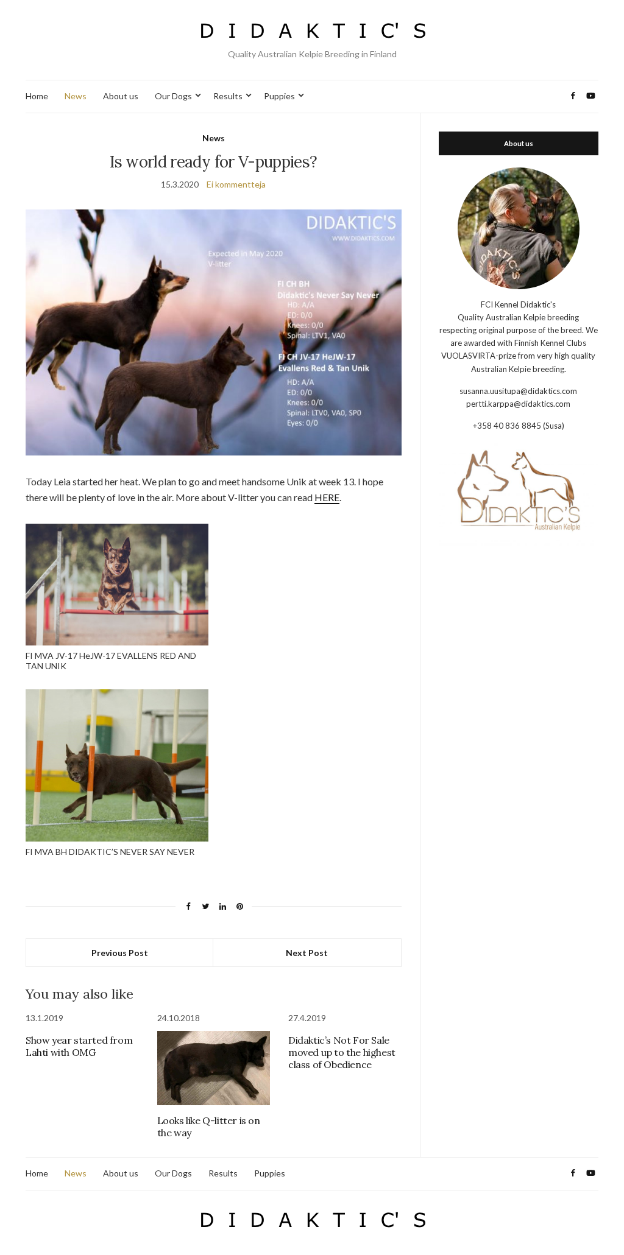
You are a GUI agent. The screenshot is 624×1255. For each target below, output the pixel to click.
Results (228, 96)
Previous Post (119, 952)
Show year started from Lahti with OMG (79, 1046)
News (76, 96)
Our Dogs (173, 96)
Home (37, 96)
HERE (326, 497)
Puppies (279, 96)
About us (120, 96)
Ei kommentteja (236, 184)
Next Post (307, 952)
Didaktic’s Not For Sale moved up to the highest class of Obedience (341, 1052)
